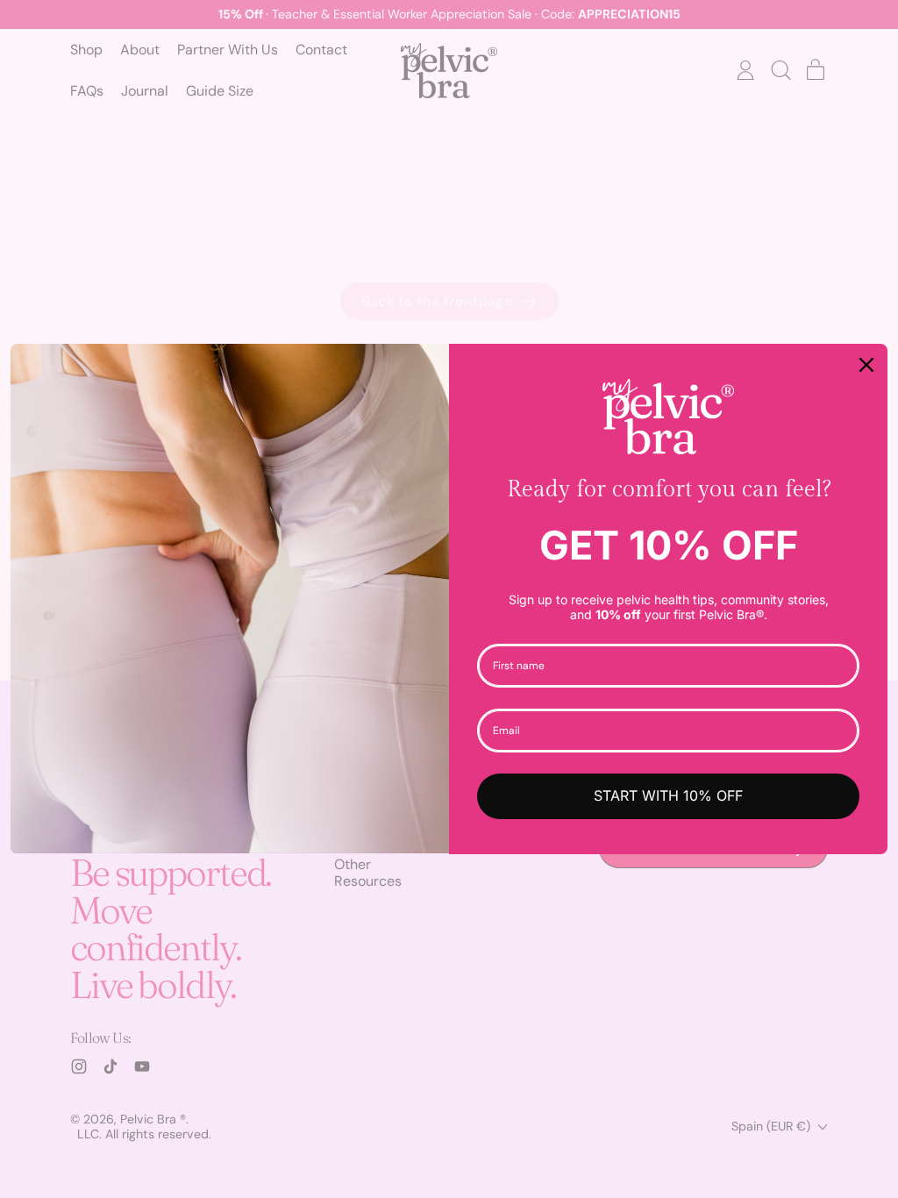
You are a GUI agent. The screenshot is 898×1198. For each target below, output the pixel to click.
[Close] (866, 365)
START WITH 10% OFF (668, 795)
